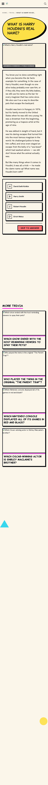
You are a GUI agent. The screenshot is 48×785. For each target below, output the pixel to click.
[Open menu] (3, 3)
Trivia (11, 13)
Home (4, 13)
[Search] (45, 3)
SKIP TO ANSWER (30, 228)
